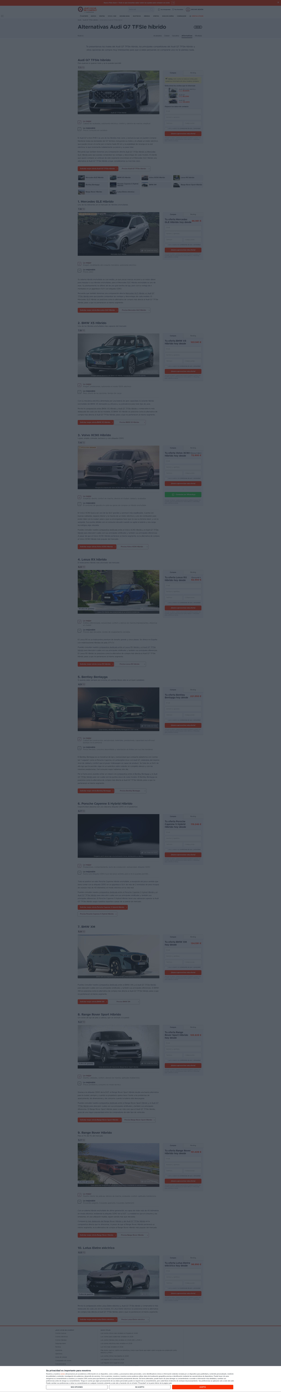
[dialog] (140, 1379)
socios (62, 1374)
